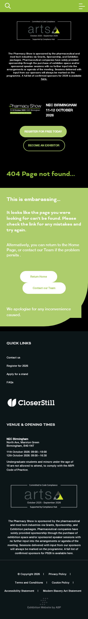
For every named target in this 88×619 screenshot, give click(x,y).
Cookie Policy (60, 582)
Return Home (38, 276)
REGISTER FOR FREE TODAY (43, 131)
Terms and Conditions (29, 582)
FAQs (10, 382)
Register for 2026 (17, 365)
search (8, 5)
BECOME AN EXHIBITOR (44, 145)
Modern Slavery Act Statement (62, 590)
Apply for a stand (17, 374)
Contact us (13, 357)
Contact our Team (44, 288)
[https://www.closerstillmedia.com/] (31, 415)
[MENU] (82, 6)
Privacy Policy (57, 574)
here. (44, 78)
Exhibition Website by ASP (44, 607)
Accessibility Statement (19, 590)
